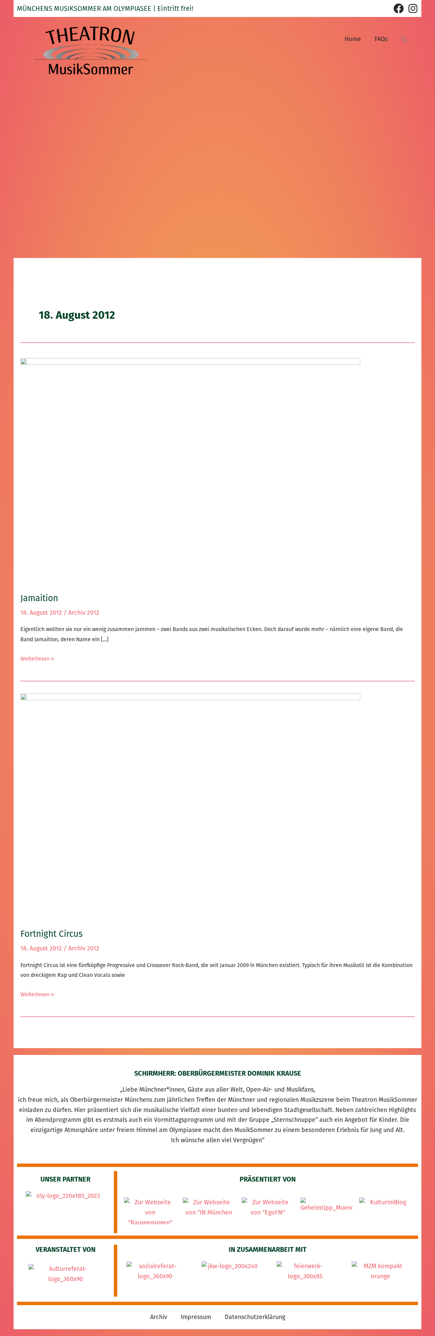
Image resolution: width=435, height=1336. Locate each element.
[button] (404, 39)
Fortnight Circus (51, 934)
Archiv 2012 (83, 612)
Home (353, 39)
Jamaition (39, 598)
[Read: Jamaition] (190, 470)
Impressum (196, 1317)
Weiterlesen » (37, 658)
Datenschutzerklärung (255, 1317)
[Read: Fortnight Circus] (190, 806)
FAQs (381, 39)
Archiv (158, 1317)
